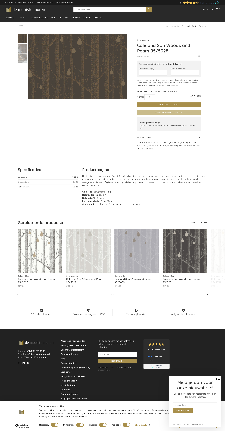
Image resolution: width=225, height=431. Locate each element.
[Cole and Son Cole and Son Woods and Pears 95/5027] (40, 251)
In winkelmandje (169, 105)
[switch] (80, 425)
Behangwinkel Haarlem (72, 349)
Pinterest (203, 26)
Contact (99, 18)
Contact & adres (69, 363)
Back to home (199, 222)
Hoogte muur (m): (178, 68)
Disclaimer (66, 372)
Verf (22, 18)
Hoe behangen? (69, 380)
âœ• (217, 379)
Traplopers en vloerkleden (74, 398)
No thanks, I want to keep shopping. (188, 424)
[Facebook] (19, 363)
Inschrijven (117, 361)
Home (20, 26)
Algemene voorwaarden (73, 341)
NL (204, 9)
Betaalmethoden (69, 354)
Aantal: (140, 97)
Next (207, 294)
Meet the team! (59, 18)
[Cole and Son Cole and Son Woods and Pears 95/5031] (185, 251)
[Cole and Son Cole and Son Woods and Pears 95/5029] (88, 251)
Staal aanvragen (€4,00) (169, 112)
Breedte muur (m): (146, 68)
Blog (63, 358)
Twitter (195, 26)
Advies (86, 18)
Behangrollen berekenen (73, 345)
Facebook (186, 26)
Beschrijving (144, 137)
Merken (76, 18)
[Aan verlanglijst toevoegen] (199, 56)
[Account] (212, 9)
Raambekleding (39, 18)
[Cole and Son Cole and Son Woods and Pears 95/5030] (136, 251)
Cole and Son (143, 40)
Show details (141, 425)
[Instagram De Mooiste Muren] (24, 363)
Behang (10, 18)
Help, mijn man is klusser (73, 376)
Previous (18, 294)
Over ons (65, 389)
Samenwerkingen (69, 394)
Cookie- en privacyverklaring (75, 367)
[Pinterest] (28, 363)
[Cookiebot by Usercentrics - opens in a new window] (22, 426)
